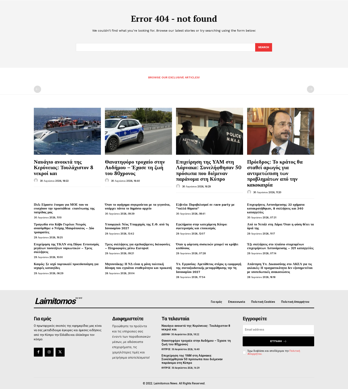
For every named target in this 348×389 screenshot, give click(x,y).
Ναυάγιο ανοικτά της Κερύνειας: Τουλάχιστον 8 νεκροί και (63, 167)
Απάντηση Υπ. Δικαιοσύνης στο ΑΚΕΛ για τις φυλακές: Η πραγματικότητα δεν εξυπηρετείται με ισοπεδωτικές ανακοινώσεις (280, 268)
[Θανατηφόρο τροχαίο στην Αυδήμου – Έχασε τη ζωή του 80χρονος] (138, 131)
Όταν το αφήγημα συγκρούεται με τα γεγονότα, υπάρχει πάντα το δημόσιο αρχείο (137, 206)
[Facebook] (38, 352)
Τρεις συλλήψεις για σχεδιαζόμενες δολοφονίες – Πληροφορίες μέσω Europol (137, 246)
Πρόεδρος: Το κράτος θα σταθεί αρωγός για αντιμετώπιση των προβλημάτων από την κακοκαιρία (275, 173)
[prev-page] (37, 89)
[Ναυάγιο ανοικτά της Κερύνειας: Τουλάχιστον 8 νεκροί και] (67, 131)
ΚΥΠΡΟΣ (166, 349)
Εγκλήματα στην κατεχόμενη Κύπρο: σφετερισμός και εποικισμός (201, 226)
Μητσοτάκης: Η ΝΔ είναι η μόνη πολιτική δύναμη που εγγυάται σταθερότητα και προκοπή (138, 266)
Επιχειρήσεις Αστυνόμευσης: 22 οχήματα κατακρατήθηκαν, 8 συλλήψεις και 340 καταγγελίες (275, 208)
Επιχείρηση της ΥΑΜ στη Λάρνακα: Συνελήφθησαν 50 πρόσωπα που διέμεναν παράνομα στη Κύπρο (208, 170)
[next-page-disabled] (310, 89)
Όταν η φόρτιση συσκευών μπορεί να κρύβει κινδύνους (207, 246)
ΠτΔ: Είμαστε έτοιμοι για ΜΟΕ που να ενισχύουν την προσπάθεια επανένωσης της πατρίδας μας (64, 208)
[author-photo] (36, 180)
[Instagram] (49, 352)
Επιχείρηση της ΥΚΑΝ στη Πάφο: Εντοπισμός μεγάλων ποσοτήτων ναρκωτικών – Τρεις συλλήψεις (66, 248)
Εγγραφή (276, 341)
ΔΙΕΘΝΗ (166, 334)
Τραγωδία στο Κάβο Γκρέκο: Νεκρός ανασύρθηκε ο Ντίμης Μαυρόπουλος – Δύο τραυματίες (64, 228)
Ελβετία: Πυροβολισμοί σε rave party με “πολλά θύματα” (205, 206)
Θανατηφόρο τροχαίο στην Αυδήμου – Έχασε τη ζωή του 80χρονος (135, 167)
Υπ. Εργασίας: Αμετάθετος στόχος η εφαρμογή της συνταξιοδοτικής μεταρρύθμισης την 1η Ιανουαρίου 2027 (208, 268)
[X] (60, 352)
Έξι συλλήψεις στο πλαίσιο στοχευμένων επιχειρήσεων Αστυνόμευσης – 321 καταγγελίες (280, 246)
